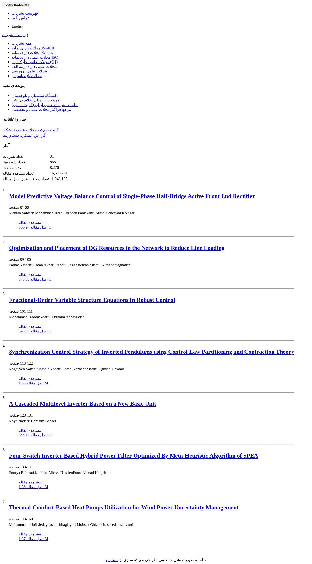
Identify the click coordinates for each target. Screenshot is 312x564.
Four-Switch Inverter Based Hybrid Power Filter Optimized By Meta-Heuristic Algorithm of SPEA (133, 456)
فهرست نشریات (25, 13)
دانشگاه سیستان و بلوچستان (35, 95)
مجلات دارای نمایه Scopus (32, 52)
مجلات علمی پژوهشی (29, 71)
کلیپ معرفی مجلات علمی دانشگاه (30, 130)
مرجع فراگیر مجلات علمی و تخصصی (41, 109)
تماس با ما (20, 18)
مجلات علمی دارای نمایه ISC (35, 57)
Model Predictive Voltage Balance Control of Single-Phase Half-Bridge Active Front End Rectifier (132, 196)
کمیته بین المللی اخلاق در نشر (35, 100)
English (17, 26)
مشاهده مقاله (30, 223)
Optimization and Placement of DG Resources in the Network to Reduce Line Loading (116, 248)
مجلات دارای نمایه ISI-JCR (33, 48)
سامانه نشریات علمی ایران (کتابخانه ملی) (45, 105)
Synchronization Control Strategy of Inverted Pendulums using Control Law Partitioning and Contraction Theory (151, 352)
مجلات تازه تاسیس (27, 76)
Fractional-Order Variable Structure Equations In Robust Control (92, 300)
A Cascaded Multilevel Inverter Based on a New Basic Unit (82, 404)
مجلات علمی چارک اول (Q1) (35, 62)
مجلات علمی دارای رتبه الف (34, 66)
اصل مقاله (35, 227)
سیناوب (112, 560)
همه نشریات (21, 43)
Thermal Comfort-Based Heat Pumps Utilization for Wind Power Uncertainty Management (124, 507)
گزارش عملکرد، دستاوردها (24, 135)
